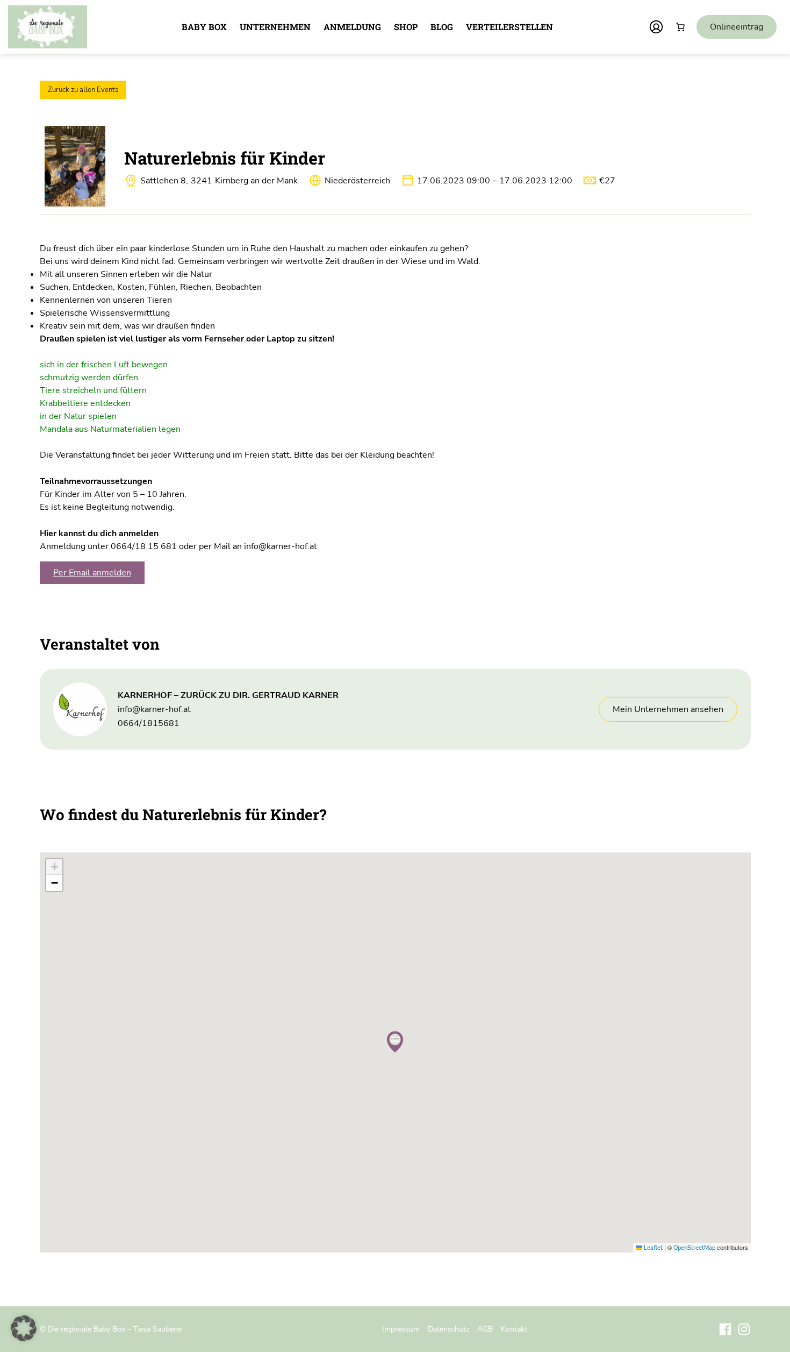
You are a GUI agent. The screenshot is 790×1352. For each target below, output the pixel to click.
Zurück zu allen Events (83, 90)
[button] (394, 1041)
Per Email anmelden (92, 573)
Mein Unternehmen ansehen (668, 709)
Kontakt (514, 1328)
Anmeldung (352, 26)
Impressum (401, 1328)
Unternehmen (275, 26)
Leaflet (652, 1248)
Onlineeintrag (736, 27)
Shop (406, 26)
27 (607, 181)
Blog (441, 26)
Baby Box (204, 26)
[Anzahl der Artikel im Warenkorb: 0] (680, 27)
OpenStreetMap (694, 1248)
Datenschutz (448, 1328)
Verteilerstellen (509, 26)
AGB (485, 1328)
